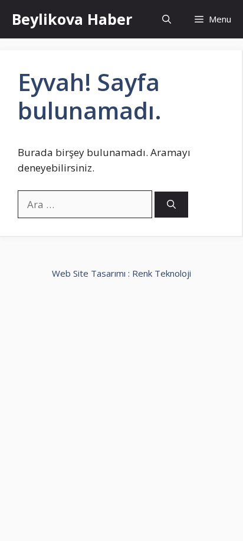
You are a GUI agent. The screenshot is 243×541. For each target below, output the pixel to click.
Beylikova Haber (72, 19)
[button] (166, 19)
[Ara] (171, 205)
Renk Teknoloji (161, 273)
